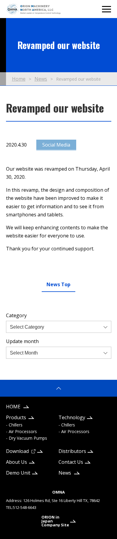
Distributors (72, 451)
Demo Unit (18, 472)
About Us (16, 462)
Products (16, 417)
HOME (13, 406)
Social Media (56, 144)
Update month (22, 341)
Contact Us (70, 462)
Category (16, 315)
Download (17, 451)
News (64, 472)
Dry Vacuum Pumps (28, 438)
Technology (71, 417)
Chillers (15, 425)
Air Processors (23, 431)
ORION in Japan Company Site (55, 521)
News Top (58, 284)
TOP (58, 388)
